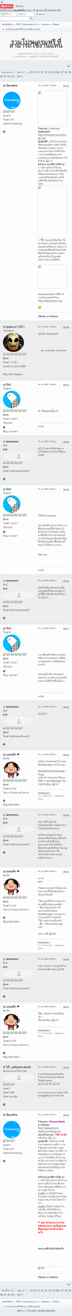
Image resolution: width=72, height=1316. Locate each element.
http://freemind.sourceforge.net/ (52, 136)
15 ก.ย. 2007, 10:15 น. (47, 1114)
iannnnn (12, 441)
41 (5, 76)
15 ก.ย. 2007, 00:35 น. (47, 628)
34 (49, 72)
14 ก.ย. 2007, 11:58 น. (47, 85)
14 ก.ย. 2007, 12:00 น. (47, 326)
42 (9, 76)
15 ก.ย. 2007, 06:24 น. (47, 1067)
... (28, 72)
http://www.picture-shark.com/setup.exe (49, 1129)
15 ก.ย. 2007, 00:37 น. (47, 706)
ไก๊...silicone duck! (18, 1067)
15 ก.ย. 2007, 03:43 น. (47, 871)
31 (38, 72)
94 (18, 76)
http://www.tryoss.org (50, 300)
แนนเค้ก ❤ (12, 754)
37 (62, 72)
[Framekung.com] (4, 131)
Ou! (8, 384)
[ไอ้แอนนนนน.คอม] (4, 479)
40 (1, 76)
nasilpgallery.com (46, 1095)
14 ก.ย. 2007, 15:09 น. (47, 384)
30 (34, 72)
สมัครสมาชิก (54, 10)
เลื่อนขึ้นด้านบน (8, 1290)
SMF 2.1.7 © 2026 (26, 1310)
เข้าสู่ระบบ (38, 10)
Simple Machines (46, 1310)
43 (12, 76)
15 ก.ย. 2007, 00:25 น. (47, 489)
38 (65, 72)
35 (53, 72)
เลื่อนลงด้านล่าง (8, 72)
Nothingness (44, 793)
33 (45, 72)
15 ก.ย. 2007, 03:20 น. (47, 754)
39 (69, 72)
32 (42, 72)
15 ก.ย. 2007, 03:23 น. (47, 814)
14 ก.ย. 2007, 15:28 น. (47, 441)
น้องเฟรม (11, 85)
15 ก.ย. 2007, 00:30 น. (47, 580)
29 (31, 72)
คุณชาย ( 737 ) (15, 327)
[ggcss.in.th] (4, 1104)
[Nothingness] (4, 800)
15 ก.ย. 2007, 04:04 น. (47, 959)
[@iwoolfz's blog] (4, 427)
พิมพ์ (68, 66)
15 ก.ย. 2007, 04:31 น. (47, 1006)
